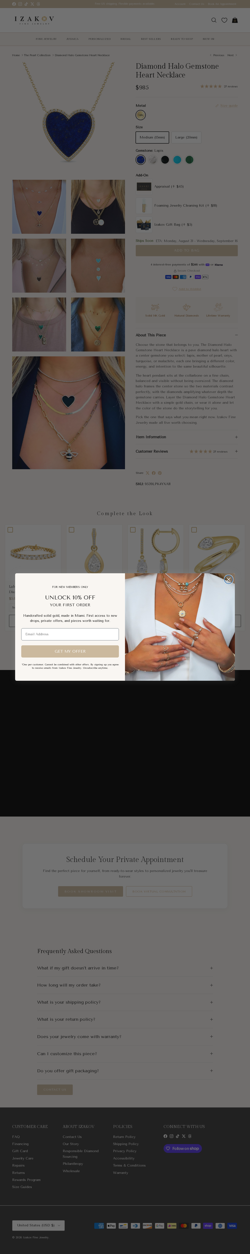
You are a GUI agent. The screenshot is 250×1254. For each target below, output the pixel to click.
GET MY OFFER (70, 651)
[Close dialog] (228, 579)
